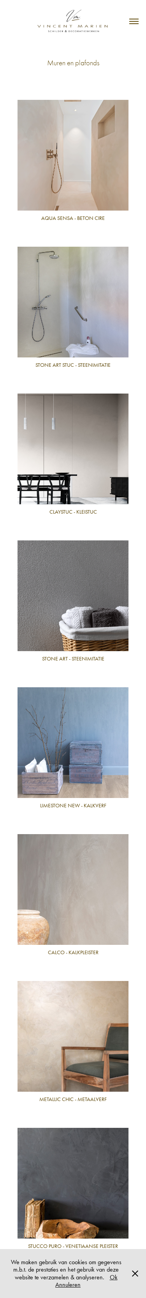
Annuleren (68, 1284)
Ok (114, 1277)
